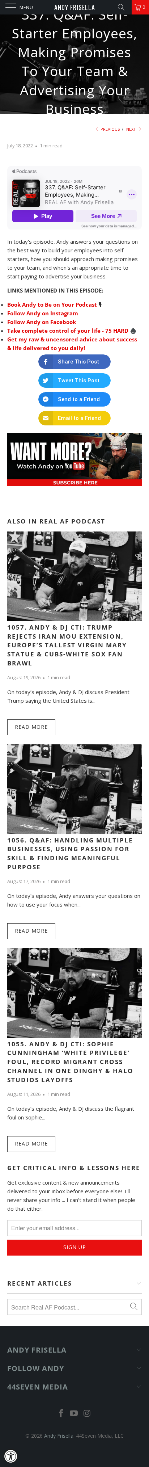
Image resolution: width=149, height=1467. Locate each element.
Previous (109, 129)
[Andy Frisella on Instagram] (87, 1413)
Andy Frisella (74, 7)
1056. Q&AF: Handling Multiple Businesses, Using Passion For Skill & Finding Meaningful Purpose (70, 853)
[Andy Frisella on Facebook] (61, 1413)
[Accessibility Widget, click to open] (11, 1456)
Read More (31, 726)
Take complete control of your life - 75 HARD (67, 330)
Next (131, 129)
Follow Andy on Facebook (41, 321)
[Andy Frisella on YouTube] (74, 1413)
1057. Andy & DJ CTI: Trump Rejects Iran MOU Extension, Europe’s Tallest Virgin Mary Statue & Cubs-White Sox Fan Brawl (67, 645)
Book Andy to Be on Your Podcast (52, 304)
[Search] (123, 7)
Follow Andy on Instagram (42, 313)
